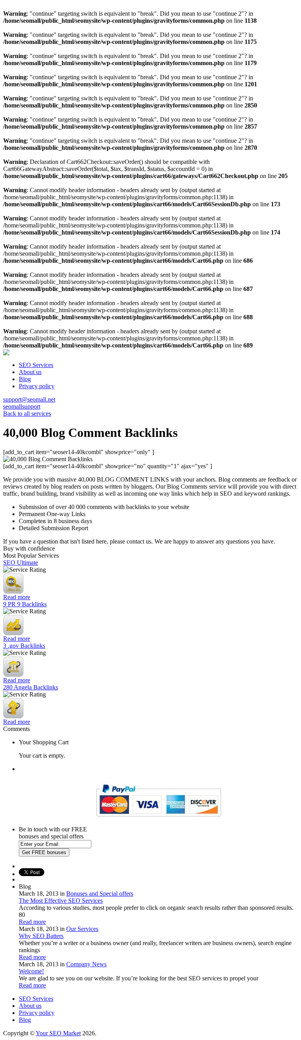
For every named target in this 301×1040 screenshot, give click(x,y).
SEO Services (36, 365)
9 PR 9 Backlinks (25, 604)
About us (30, 372)
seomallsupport (21, 406)
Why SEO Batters (41, 936)
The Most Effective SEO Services (61, 900)
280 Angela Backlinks (30, 687)
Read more (16, 597)
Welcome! (31, 971)
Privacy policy (36, 386)
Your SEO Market (58, 1033)
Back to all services (27, 413)
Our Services (82, 928)
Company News (86, 964)
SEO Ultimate (20, 562)
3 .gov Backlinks (24, 645)
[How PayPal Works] (158, 819)
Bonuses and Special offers (99, 893)
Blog (25, 379)
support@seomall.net (29, 399)
